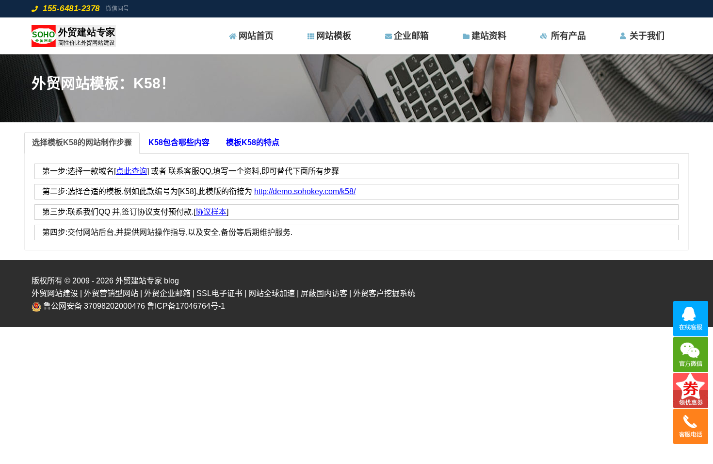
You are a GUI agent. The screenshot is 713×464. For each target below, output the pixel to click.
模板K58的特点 (252, 142)
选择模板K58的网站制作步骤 (82, 142)
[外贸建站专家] (74, 36)
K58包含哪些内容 (179, 142)
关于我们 (647, 36)
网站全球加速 (271, 293)
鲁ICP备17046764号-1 (186, 306)
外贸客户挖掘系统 (384, 293)
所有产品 (568, 36)
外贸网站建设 (55, 293)
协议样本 (211, 212)
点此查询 (131, 171)
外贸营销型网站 (111, 293)
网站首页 (256, 36)
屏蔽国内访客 (324, 293)
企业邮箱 (411, 36)
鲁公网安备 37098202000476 (94, 306)
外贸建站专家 (139, 281)
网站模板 (333, 36)
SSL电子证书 (219, 293)
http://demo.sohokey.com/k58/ (305, 191)
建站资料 (488, 36)
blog (171, 281)
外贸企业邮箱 (167, 293)
